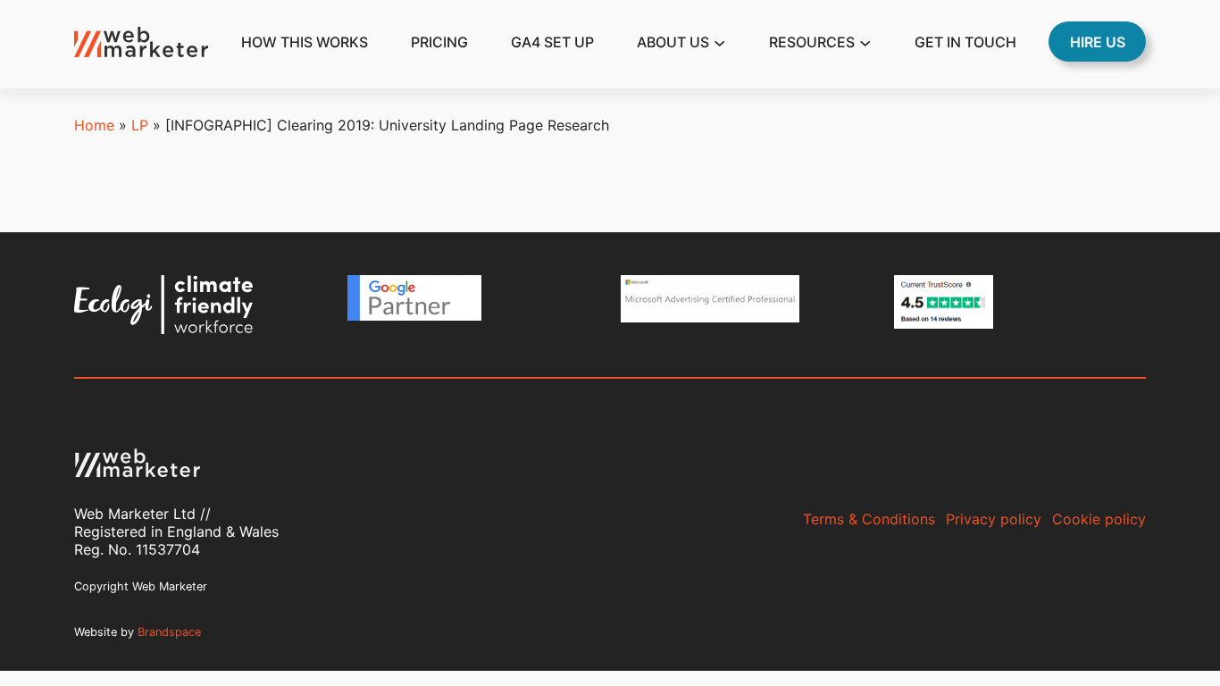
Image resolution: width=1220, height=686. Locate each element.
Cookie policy (1099, 519)
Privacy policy (993, 519)
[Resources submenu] (865, 41)
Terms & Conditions (869, 519)
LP (139, 125)
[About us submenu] (719, 41)
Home (94, 125)
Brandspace (169, 632)
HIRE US (1097, 42)
